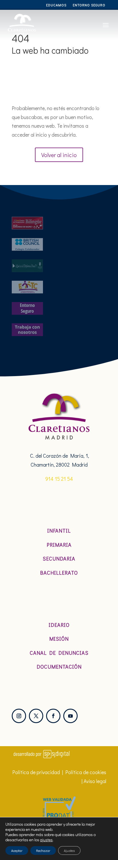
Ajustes (69, 850)
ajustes (46, 839)
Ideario (59, 624)
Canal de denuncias (59, 652)
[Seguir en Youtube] (70, 716)
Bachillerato (59, 572)
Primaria (59, 544)
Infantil (59, 530)
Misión (59, 638)
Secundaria (59, 558)
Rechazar (43, 850)
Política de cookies (85, 772)
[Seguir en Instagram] (19, 716)
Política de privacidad (36, 772)
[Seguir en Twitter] (36, 716)
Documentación (59, 666)
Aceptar (16, 850)
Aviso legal (95, 781)
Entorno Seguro (89, 5)
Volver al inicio (59, 155)
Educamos (56, 5)
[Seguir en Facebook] (53, 716)
